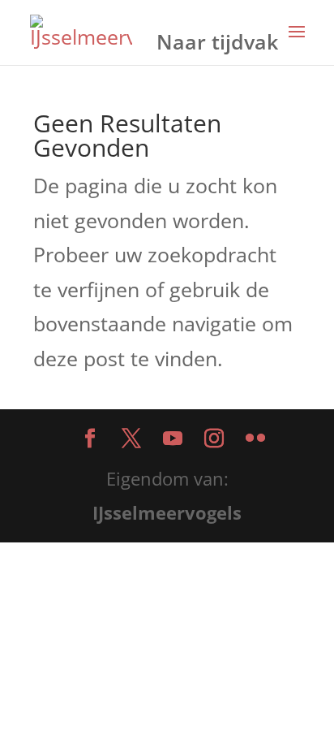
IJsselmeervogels (167, 512)
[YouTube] (172, 439)
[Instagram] (214, 439)
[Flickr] (255, 439)
